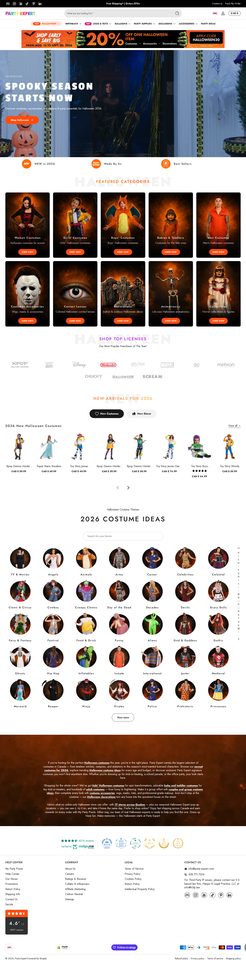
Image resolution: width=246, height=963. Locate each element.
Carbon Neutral (74, 894)
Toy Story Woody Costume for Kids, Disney (230, 466)
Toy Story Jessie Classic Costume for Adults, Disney (169, 466)
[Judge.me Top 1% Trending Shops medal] (178, 843)
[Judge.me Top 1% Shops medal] (163, 843)
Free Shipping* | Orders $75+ (123, 3)
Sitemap (69, 899)
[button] (215, 13)
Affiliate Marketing (75, 889)
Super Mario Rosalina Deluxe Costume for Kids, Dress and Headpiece (49, 466)
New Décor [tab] (144, 414)
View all (232, 426)
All (238, 548)
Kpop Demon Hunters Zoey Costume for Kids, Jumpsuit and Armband (139, 466)
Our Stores (11, 879)
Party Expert (20, 958)
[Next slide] (128, 488)
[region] (123, 4)
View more (123, 717)
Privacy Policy (132, 874)
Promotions (11, 884)
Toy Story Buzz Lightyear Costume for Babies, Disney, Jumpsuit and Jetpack (199, 466)
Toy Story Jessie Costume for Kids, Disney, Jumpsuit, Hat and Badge (79, 466)
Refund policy (181, 958)
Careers (69, 874)
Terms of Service (134, 869)
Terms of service (215, 958)
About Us (70, 869)
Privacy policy (197, 958)
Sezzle (9, 904)
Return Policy (12, 889)
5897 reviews (16, 930)
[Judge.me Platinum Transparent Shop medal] (135, 843)
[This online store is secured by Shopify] (62, 947)
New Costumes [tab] (109, 414)
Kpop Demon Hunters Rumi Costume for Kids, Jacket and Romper (19, 466)
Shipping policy (233, 958)
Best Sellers (183, 164)
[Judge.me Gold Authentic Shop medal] (149, 843)
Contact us (217, 3)
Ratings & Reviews (75, 879)
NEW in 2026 (45, 164)
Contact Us (11, 899)
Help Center (12, 874)
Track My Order (233, 3)
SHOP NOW (27, 252)
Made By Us (113, 164)
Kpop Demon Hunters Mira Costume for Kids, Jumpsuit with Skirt (109, 466)
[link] (196, 365)
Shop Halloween (20, 120)
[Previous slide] (118, 488)
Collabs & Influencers (77, 884)
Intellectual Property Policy (140, 889)
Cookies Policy (133, 879)
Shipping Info (12, 894)
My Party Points (14, 869)
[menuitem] (33, 869)
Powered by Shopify (37, 958)
